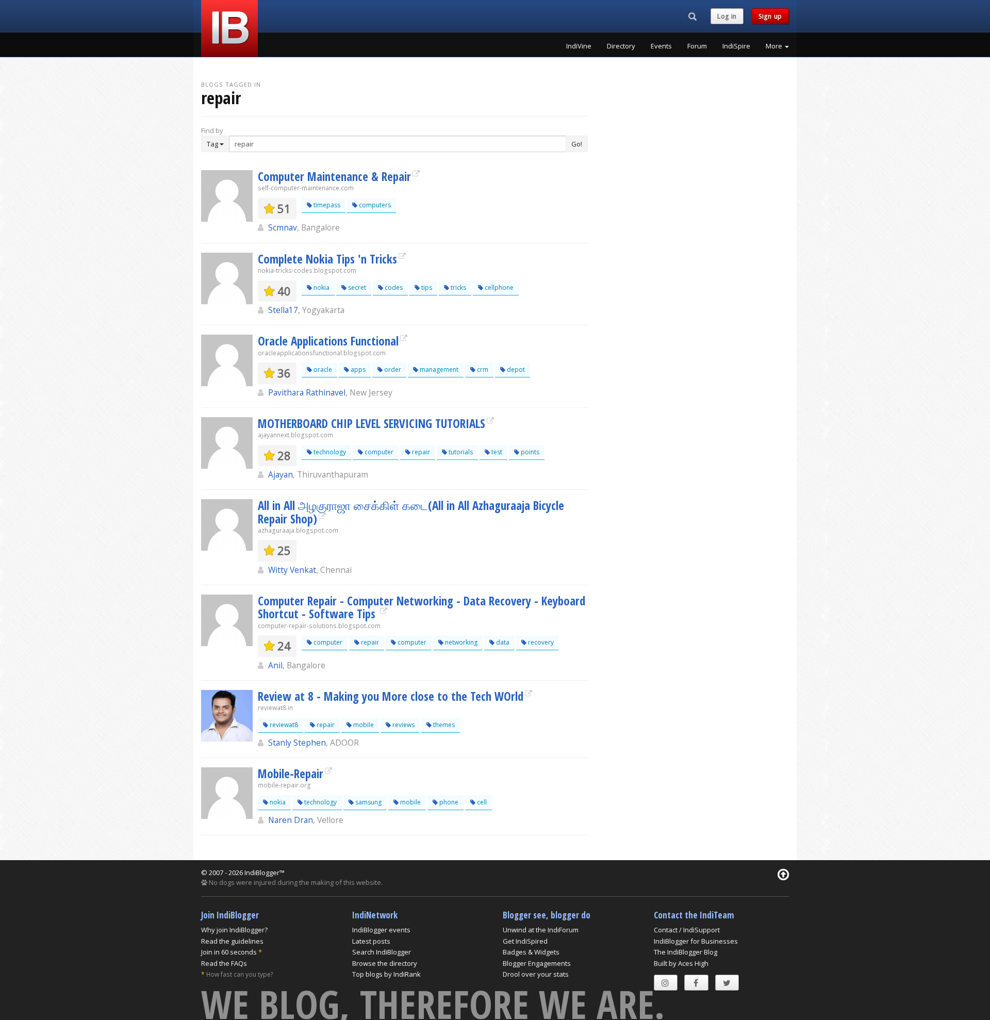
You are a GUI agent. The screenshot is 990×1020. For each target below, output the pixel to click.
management (438, 369)
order (392, 369)
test (496, 452)
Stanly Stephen (297, 742)
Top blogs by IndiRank (386, 974)
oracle (322, 369)
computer (378, 452)
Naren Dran (290, 820)
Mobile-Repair (290, 773)
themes (443, 724)
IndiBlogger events (381, 929)
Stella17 (283, 310)
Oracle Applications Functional (328, 341)
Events (661, 46)
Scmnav (282, 227)
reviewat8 (283, 724)
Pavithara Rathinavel (306, 392)
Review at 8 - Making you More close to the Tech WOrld (390, 696)
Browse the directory (384, 963)
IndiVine (578, 46)
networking (460, 642)
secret (356, 287)
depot (515, 369)
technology (329, 452)
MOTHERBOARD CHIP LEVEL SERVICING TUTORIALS (371, 423)
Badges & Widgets (531, 952)
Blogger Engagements (537, 963)
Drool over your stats (536, 974)
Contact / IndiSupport (687, 929)
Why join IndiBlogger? (234, 929)
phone (448, 802)
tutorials (460, 452)
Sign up (770, 16)
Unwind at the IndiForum (541, 929)
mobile (363, 724)
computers (374, 205)
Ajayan (280, 474)
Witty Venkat (292, 569)
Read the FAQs (224, 963)
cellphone (498, 287)
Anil (275, 665)
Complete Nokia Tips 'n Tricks (327, 259)
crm (481, 369)
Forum (697, 46)
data (501, 642)
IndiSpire (736, 46)
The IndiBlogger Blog (685, 952)
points (529, 452)
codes (393, 287)
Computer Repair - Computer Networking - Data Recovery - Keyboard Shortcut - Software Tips (421, 607)
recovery (540, 642)
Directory (621, 46)
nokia (320, 287)
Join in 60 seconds (229, 952)
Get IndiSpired (525, 941)
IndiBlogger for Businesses (696, 941)
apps (357, 369)
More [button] (775, 46)
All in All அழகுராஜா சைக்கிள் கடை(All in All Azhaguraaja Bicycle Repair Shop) (411, 512)
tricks (457, 287)
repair (420, 452)
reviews (403, 724)
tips (426, 287)
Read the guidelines (232, 941)
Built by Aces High (681, 963)
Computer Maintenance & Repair (334, 176)
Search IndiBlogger (381, 952)
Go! (576, 144)
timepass (326, 205)
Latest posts (371, 941)
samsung (368, 802)
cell (481, 802)
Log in (727, 16)
